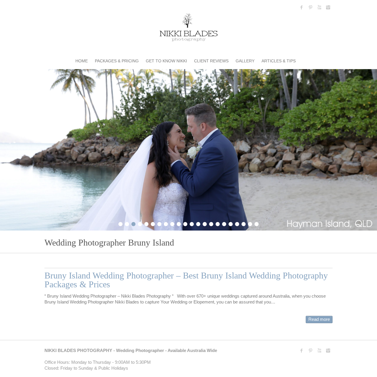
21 (250, 223)
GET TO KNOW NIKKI (166, 61)
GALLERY (245, 61)
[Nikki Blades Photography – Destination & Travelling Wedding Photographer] (188, 28)
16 (217, 223)
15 (211, 223)
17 (224, 223)
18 (230, 223)
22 (256, 223)
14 (205, 223)
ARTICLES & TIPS (279, 61)
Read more (319, 319)
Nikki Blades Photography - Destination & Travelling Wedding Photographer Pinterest (310, 7)
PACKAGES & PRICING (117, 61)
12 (192, 223)
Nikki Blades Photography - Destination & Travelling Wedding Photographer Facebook (301, 7)
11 (185, 223)
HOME (81, 61)
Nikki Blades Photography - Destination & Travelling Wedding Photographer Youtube (319, 7)
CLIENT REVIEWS (211, 61)
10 (179, 223)
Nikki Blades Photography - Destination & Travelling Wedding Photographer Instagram (328, 7)
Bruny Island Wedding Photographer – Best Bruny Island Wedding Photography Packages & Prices (186, 280)
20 (243, 223)
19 (237, 223)
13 (198, 223)
